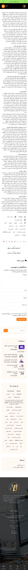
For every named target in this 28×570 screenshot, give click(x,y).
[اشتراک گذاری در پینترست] (15, 242)
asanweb (18, 391)
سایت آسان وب (22, 229)
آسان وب (8, 394)
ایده (18, 413)
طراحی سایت (10, 229)
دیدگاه (25, 275)
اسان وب (20, 223)
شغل (10, 422)
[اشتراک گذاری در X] (18, 242)
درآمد (7, 419)
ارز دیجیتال (20, 465)
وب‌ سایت (24, 305)
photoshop (19, 394)
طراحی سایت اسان (8, 428)
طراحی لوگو (18, 434)
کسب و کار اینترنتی (14, 449)
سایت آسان (11, 226)
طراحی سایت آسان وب (18, 428)
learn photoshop (10, 391)
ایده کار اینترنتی (12, 413)
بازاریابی (10, 223)
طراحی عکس (8, 431)
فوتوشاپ (23, 235)
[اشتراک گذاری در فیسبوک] (20, 242)
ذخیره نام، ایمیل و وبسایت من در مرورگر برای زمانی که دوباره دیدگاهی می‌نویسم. (14, 314)
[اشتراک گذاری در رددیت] (12, 242)
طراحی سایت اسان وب (17, 431)
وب (6, 443)
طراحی (16, 229)
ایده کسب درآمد (20, 416)
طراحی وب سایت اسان (21, 232)
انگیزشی (15, 223)
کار (13, 446)
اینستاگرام (12, 416)
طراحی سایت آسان (10, 425)
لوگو (6, 440)
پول (21, 446)
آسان (13, 394)
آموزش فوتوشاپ (17, 397)
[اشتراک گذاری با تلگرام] (4, 242)
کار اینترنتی (8, 446)
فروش (4, 14)
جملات (5, 223)
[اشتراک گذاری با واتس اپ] (7, 242)
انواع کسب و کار (9, 407)
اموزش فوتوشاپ (18, 407)
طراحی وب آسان (10, 434)
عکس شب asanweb (7, 232)
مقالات (21, 443)
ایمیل (25, 298)
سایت (16, 226)
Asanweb (20, 217)
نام (25, 290)
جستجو (6, 330)
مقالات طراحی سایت (18, 220)
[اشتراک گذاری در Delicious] (9, 242)
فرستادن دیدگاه (21, 319)
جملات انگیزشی (22, 226)
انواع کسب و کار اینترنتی (16, 410)
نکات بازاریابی (17, 235)
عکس (14, 232)
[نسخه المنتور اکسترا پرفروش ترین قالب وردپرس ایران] (24, 6)
